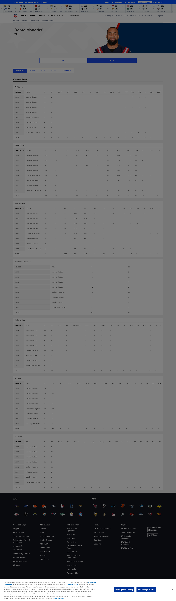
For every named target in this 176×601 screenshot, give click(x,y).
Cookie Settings (58, 598)
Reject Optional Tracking (124, 590)
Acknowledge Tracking (146, 590)
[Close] (172, 589)
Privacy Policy (73, 584)
